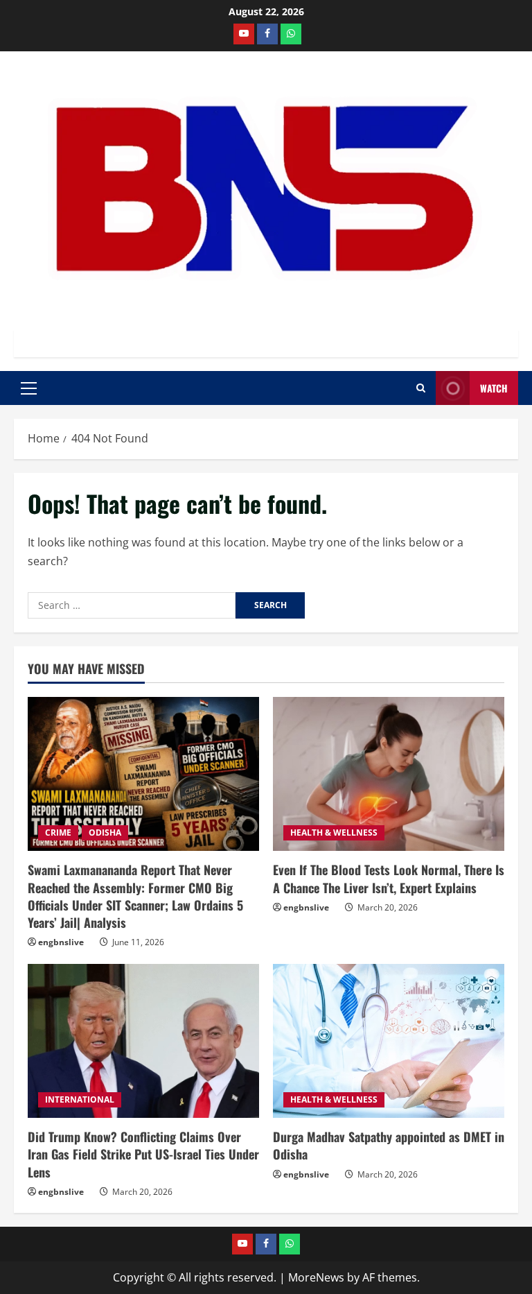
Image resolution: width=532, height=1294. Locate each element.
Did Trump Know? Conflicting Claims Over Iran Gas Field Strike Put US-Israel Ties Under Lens (143, 1154)
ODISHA (105, 832)
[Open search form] (420, 388)
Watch (494, 388)
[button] (29, 388)
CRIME (58, 832)
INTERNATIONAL (79, 1099)
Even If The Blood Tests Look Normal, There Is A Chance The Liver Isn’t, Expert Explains (388, 878)
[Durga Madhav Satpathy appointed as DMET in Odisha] (388, 1041)
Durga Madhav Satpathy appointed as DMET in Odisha (388, 1145)
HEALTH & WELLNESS (334, 832)
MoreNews (316, 1277)
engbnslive (61, 942)
